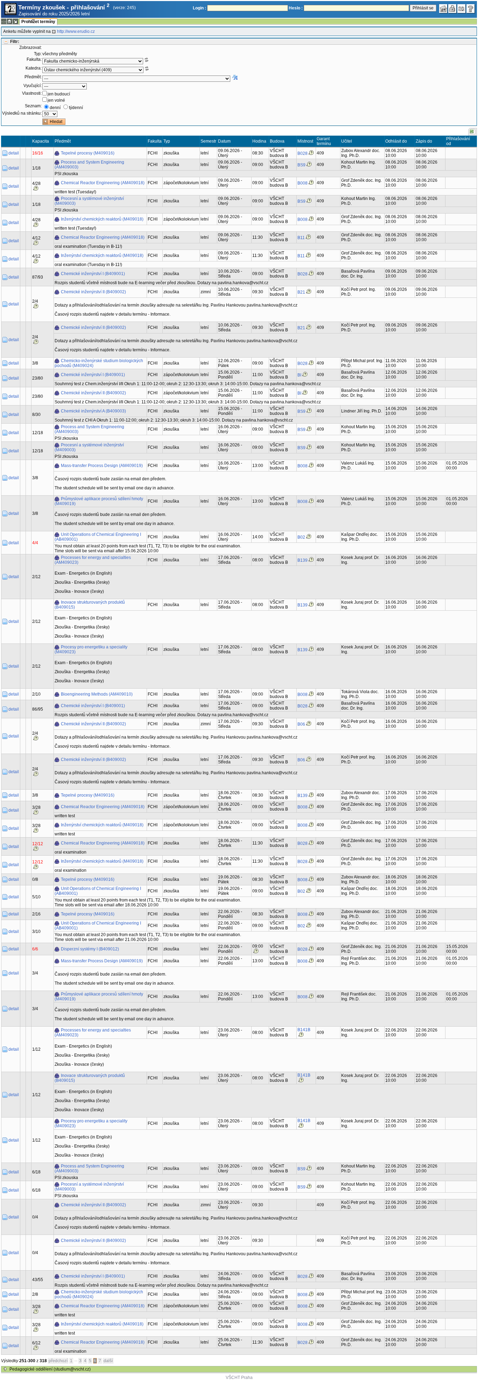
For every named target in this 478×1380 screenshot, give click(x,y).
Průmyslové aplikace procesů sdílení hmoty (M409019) (99, 501)
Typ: (38, 53)
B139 (302, 560)
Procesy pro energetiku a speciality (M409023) (91, 649)
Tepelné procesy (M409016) (87, 153)
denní (55, 107)
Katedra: (34, 68)
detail (13, 153)
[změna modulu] (15, 21)
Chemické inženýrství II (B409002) (93, 291)
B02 (301, 537)
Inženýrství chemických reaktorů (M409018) (102, 219)
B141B (303, 1029)
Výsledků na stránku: (22, 113)
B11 (301, 237)
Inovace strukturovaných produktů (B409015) (90, 605)
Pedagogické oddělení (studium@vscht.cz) (50, 1369)
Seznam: (33, 105)
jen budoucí (59, 94)
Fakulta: (34, 59)
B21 (301, 292)
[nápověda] (470, 9)
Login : (199, 8)
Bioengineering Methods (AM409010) (97, 694)
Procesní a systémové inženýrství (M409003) (89, 201)
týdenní (76, 107)
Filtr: (14, 41)
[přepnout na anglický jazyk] (461, 9)
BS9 (301, 165)
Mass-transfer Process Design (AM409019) (102, 465)
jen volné (56, 100)
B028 (302, 153)
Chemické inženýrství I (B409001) (93, 273)
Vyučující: (32, 85)
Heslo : (296, 8)
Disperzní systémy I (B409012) (90, 949)
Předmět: (33, 76)
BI (299, 375)
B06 (301, 724)
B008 (302, 183)
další (108, 1360)
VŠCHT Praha (239, 1377)
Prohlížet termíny (38, 21)
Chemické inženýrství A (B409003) (93, 411)
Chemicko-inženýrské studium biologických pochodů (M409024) (99, 363)
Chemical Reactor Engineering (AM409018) (103, 182)
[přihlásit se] (452, 9)
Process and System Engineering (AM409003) (89, 165)
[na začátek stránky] (5, 1369)
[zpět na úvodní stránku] (443, 9)
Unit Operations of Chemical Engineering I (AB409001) (98, 537)
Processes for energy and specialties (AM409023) (93, 560)
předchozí (58, 1360)
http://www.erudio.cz (76, 31)
